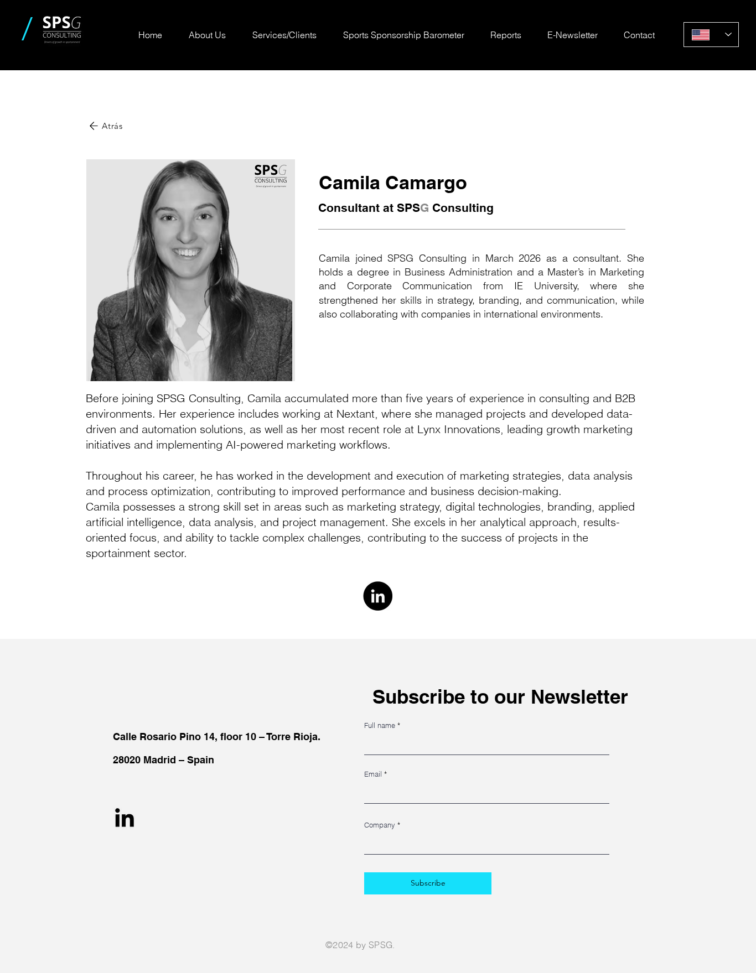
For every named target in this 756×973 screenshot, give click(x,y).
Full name (379, 725)
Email (373, 774)
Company (379, 825)
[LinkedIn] (377, 596)
